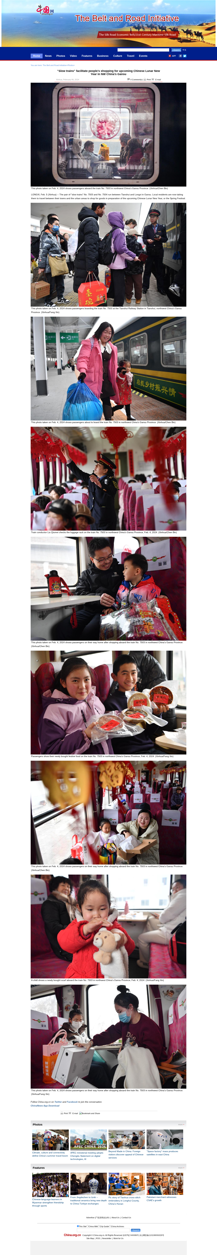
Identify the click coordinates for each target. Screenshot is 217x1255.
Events (143, 56)
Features (87, 56)
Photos (60, 56)
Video (73, 56)
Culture (117, 56)
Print (149, 80)
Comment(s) (137, 80)
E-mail (158, 80)
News (48, 56)
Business (102, 56)
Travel (130, 56)
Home (36, 56)
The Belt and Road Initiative (55, 65)
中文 (184, 50)
